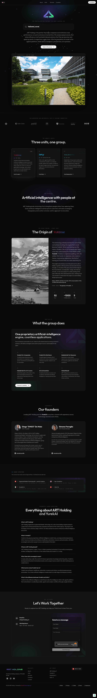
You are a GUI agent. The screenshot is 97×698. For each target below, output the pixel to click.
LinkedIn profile (20, 453)
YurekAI (51, 673)
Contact (30, 679)
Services (52, 2)
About (41, 2)
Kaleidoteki (52, 675)
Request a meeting (22, 385)
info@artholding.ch (24, 620)
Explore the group (47, 47)
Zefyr (51, 677)
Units (46, 2)
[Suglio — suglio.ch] (48, 80)
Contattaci (92, 2)
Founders (58, 2)
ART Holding (52, 671)
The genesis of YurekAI (61, 285)
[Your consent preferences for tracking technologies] (94, 695)
